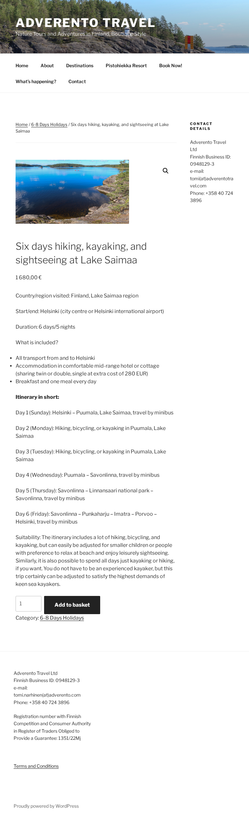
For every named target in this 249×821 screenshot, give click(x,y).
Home (22, 65)
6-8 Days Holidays (49, 124)
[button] (166, 171)
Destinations (79, 65)
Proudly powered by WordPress (46, 806)
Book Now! (170, 65)
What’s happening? (36, 81)
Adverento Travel (86, 23)
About (47, 65)
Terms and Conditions (36, 766)
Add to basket (72, 605)
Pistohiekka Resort (126, 65)
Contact (77, 81)
